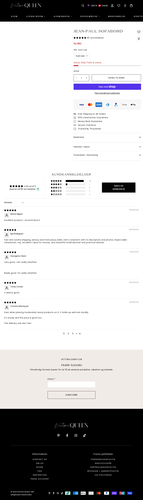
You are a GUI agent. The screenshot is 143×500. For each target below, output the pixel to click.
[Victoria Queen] (26, 5)
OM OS (40, 463)
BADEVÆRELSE (116, 16)
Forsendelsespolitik (103, 459)
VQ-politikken (103, 475)
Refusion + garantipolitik (103, 471)
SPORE (39, 467)
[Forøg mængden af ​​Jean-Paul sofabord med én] (86, 78)
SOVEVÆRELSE (89, 16)
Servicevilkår (103, 463)
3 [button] (72, 333)
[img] (10, 210)
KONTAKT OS (40, 459)
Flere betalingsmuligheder (107, 93)
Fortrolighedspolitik (103, 467)
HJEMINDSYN (62, 16)
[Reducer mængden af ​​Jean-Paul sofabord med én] (76, 78)
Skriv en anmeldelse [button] (119, 187)
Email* (51, 379)
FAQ (40, 471)
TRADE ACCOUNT (39, 479)
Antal (76, 71)
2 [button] (68, 333)
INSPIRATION (40, 475)
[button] (97, 5)
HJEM (14, 16)
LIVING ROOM (34, 16)
